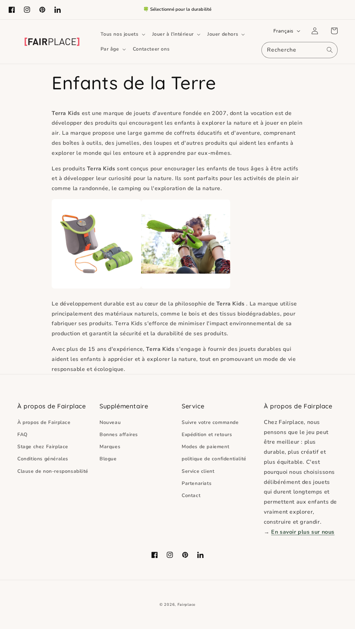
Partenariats (196, 483)
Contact (191, 495)
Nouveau (110, 422)
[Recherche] (329, 49)
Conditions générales (42, 458)
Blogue (108, 458)
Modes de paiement (205, 446)
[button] (122, 34)
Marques (109, 446)
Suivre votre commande (210, 422)
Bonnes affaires (118, 434)
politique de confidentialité (214, 458)
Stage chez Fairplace (42, 446)
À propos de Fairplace (44, 422)
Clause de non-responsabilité (52, 471)
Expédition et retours (207, 434)
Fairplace (187, 604)
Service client (198, 471)
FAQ (22, 434)
